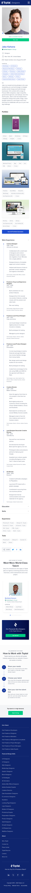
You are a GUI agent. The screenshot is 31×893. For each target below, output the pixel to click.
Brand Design (9, 609)
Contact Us (5, 844)
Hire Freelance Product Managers (11, 746)
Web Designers (6, 765)
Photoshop (12, 71)
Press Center (5, 847)
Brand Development (19, 609)
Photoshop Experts (7, 812)
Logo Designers (6, 806)
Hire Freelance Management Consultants (13, 739)
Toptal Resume (6, 850)
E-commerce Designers (8, 796)
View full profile (16, 589)
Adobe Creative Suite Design (17, 74)
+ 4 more (16, 166)
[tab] (10, 615)
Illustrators (5, 800)
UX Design (19, 68)
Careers (4, 853)
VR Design (11, 76)
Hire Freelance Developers (9, 730)
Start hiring (15, 713)
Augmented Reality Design (9, 79)
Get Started (15, 635)
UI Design (5, 71)
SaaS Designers (6, 822)
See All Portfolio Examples (15, 232)
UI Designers (5, 762)
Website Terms (16, 885)
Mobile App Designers (8, 768)
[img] (9, 49)
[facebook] (17, 550)
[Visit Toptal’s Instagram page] (22, 875)
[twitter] (13, 550)
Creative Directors (7, 790)
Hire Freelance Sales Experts (10, 749)
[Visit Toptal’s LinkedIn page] (8, 875)
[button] (15, 240)
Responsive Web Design (8, 68)
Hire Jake (15, 40)
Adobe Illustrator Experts (9, 787)
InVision (18, 76)
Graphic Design (21, 79)
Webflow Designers (7, 831)
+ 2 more (19, 138)
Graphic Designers (7, 771)
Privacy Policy (7, 885)
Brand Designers (6, 774)
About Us (4, 857)
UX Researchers (6, 828)
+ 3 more (14, 226)
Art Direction (14, 66)
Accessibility (24, 885)
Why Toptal (5, 841)
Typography (5, 74)
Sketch (4, 76)
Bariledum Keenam (10, 598)
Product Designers (7, 819)
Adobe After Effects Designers (10, 784)
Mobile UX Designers (8, 809)
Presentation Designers (8, 815)
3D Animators (6, 781)
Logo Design (18, 606)
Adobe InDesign (21, 71)
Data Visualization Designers (10, 793)
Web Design (5, 66)
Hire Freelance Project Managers (11, 743)
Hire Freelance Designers (9, 733)
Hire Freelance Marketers (9, 736)
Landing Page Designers (9, 803)
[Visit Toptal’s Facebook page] (18, 875)
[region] (15, 596)
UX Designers (6, 759)
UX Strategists (6, 778)
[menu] (29, 2)
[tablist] (15, 615)
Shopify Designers (7, 825)
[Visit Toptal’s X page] (13, 875)
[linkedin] (20, 550)
